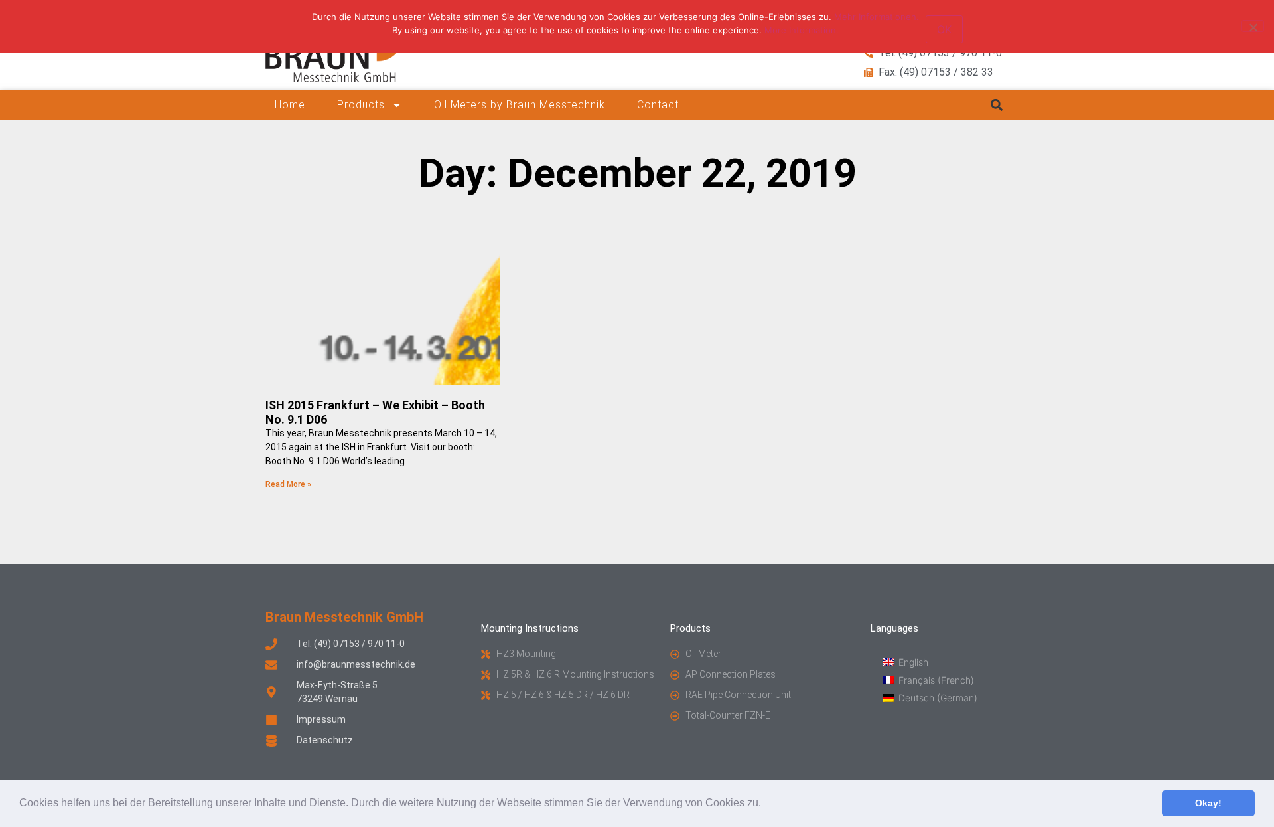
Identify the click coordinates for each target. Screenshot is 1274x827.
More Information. (801, 30)
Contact (658, 104)
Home (290, 104)
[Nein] (1252, 26)
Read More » (288, 484)
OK (944, 29)
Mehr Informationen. (876, 16)
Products (361, 104)
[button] (766, 804)
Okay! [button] (1208, 803)
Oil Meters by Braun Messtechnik (519, 104)
